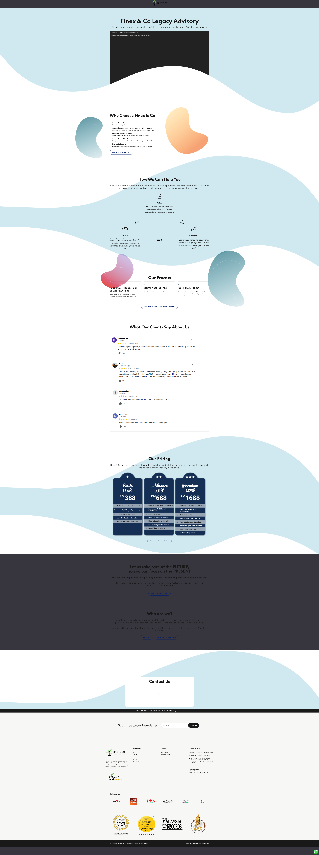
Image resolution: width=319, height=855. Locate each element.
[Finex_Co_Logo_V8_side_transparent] (159, 3)
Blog (134, 757)
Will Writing (164, 752)
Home (134, 752)
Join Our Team (137, 762)
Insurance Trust (165, 754)
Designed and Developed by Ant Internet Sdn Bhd (197, 843)
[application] (159, 59)
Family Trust (164, 757)
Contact (135, 759)
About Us (135, 754)
